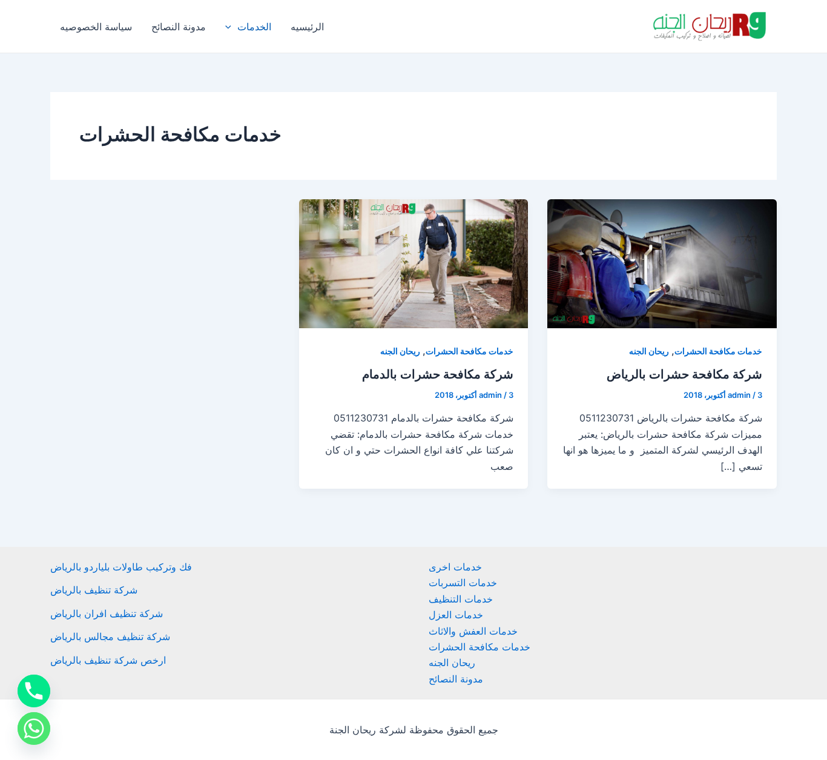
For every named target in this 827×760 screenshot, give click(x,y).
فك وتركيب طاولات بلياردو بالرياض (121, 567)
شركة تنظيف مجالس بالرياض (110, 636)
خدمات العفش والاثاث (473, 631)
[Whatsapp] (34, 728)
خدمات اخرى (455, 567)
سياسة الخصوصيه (96, 27)
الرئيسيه (307, 27)
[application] (231, 26)
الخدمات (254, 27)
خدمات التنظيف (461, 599)
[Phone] (34, 691)
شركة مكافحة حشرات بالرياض (684, 374)
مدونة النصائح (178, 27)
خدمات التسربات (463, 583)
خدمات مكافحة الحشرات (718, 351)
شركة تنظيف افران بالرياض (106, 613)
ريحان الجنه (649, 351)
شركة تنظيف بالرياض (93, 590)
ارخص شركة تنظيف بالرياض (108, 660)
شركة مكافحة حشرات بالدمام (437, 374)
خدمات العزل (456, 615)
